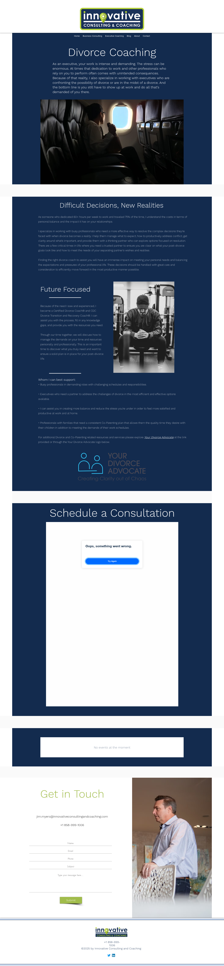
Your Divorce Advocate (159, 437)
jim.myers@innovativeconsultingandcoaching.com (72, 816)
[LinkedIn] (113, 955)
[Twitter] (108, 955)
